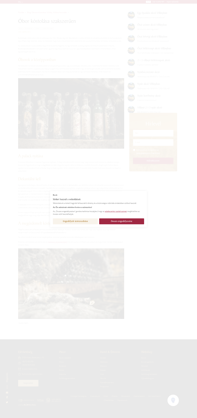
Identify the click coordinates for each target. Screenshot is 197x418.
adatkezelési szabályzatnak (116, 211)
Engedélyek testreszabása (75, 221)
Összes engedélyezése (121, 221)
